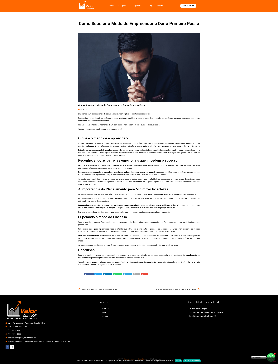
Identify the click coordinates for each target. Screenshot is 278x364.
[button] (89, 274)
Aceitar (178, 360)
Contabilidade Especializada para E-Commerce (206, 312)
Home (111, 6)
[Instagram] (12, 347)
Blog (150, 6)
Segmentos (137, 6)
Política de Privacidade (192, 360)
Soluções (122, 6)
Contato (160, 6)
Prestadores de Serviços (198, 309)
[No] (274, 361)
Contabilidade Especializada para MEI (202, 316)
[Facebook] (7, 347)
